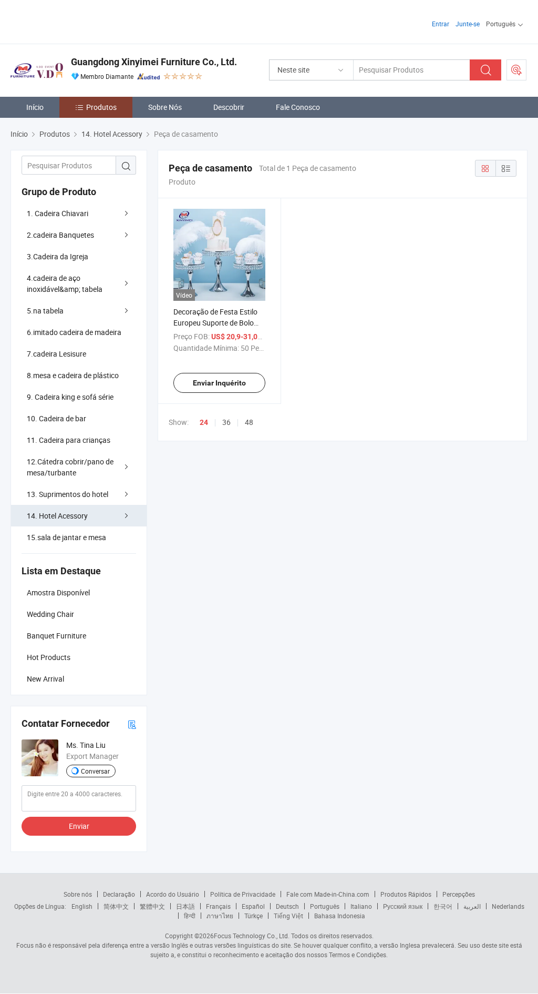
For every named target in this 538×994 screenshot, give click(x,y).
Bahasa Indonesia (339, 915)
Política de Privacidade (242, 894)
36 (226, 422)
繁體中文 (152, 906)
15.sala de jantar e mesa (66, 537)
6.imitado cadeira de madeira (74, 332)
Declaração (119, 894)
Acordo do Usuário (172, 894)
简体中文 (116, 906)
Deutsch (287, 906)
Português (324, 906)
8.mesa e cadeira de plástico (73, 375)
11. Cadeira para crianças (68, 440)
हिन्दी (189, 915)
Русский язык (402, 906)
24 (204, 422)
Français (218, 906)
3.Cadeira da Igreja (57, 256)
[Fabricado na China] (78, 20)
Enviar (79, 826)
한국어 (442, 906)
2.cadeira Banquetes (60, 235)
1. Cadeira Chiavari (57, 213)
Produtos (101, 107)
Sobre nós (78, 894)
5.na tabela (45, 311)
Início (35, 107)
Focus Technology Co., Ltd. (251, 935)
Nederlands (508, 906)
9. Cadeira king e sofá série (70, 397)
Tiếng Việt (288, 915)
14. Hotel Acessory (57, 516)
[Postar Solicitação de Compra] (516, 69)
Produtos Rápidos (405, 894)
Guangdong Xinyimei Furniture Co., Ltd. (154, 61)
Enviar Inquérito (219, 383)
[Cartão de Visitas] (132, 724)
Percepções (458, 894)
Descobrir (228, 107)
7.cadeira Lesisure (56, 354)
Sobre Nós (165, 107)
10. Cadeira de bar (56, 418)
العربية (472, 906)
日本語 (185, 906)
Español (253, 906)
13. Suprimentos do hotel (67, 494)
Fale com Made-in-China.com (327, 894)
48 (249, 422)
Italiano (361, 906)
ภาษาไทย (219, 915)
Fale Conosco (298, 107)
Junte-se (468, 23)
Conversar (95, 771)
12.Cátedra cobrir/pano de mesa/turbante (70, 467)
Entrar (440, 23)
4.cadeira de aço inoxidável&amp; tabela (64, 283)
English (81, 906)
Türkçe (253, 915)
